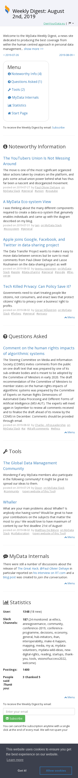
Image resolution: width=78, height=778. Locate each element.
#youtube (52, 191)
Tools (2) (18, 89)
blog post (9, 577)
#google (60, 272)
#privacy (41, 313)
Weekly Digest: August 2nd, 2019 (38, 13)
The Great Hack (27, 568)
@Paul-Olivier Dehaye (54, 568)
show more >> (33, 49)
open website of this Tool (39, 491)
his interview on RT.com (49, 573)
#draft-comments (38, 428)
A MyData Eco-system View (27, 201)
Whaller (10, 502)
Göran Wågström (46, 310)
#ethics (55, 428)
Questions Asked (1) (26, 81)
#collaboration (20, 533)
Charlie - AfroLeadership (50, 425)
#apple (15, 272)
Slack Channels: (10, 621)
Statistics (19, 105)
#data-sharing (31, 272)
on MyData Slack (51, 225)
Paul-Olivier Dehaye (47, 187)
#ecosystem (11, 229)
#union (39, 191)
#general (27, 191)
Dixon (38, 488)
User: (7, 611)
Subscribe (58, 127)
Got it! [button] (22, 770)
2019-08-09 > (67, 55)
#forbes (16, 313)
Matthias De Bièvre (47, 530)
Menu (71, 317)
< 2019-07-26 (11, 55)
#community (11, 491)
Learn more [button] (15, 760)
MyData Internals (25, 97)
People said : (8, 682)
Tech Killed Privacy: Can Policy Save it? (37, 286)
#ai (23, 428)
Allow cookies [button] (56, 770)
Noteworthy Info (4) (26, 73)
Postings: (10, 670)
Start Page (19, 113)
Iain (37, 225)
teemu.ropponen (45, 268)
